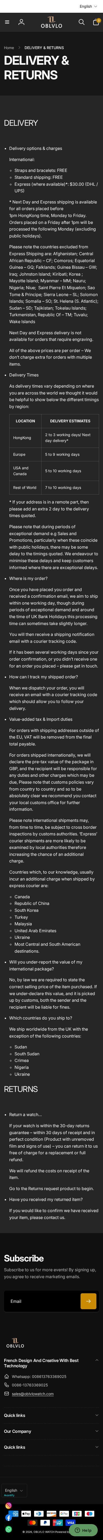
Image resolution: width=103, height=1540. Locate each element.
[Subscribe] (88, 1301)
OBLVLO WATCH (44, 1531)
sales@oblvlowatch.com (33, 1393)
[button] (7, 22)
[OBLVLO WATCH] (15, 1346)
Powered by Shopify (68, 1531)
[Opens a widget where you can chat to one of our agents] (83, 1530)
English (86, 6)
